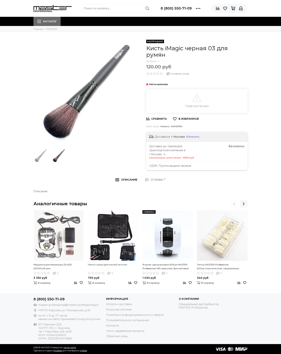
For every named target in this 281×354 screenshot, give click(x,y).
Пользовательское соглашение (127, 320)
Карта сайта (69, 347)
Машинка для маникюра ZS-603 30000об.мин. (52, 266)
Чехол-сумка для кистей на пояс (107, 264)
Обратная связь (117, 336)
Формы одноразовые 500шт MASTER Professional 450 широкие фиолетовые (165, 266)
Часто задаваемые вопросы (125, 331)
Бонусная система (119, 309)
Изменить (192, 136)
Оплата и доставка (119, 304)
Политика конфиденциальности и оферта (135, 315)
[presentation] (234, 204)
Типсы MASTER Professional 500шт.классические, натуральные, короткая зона (218, 266)
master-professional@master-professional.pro (68, 305)
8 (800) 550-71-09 (176, 8)
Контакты (112, 325)
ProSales (57, 350)
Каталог (50, 21)
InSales (83, 350)
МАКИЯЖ (176, 126)
